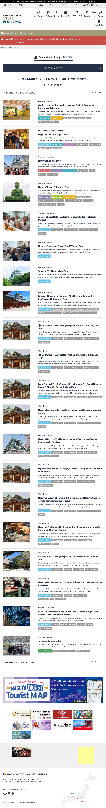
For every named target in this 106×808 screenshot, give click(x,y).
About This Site (8, 789)
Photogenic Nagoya (27, 33)
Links (16, 789)
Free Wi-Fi (63, 4)
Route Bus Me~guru (49, 4)
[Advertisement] (86, 755)
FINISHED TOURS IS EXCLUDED (20, 92)
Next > (100, 92)
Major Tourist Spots (8, 33)
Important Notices (12, 4)
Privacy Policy (23, 789)
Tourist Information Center (29, 4)
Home (3, 47)
